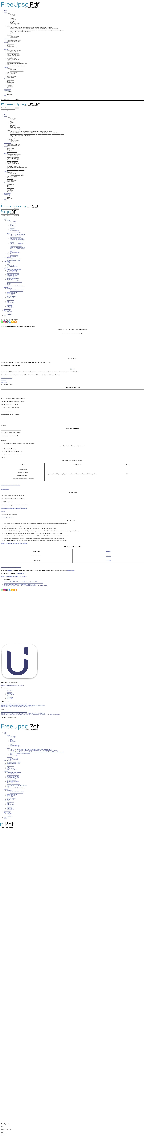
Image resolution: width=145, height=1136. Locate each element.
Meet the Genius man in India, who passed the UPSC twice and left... (17, 706)
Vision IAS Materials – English (14, 40)
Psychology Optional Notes (13, 62)
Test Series (9, 35)
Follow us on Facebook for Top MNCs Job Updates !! (14, 576)
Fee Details (3, 380)
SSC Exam (9, 85)
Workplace (9, 695)
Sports (5, 96)
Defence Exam (10, 82)
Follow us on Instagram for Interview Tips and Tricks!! (14, 543)
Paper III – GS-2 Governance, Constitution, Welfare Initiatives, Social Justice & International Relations (34, 28)
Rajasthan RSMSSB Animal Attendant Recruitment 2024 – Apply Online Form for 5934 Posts (23, 705)
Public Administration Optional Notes (15, 66)
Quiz (5, 95)
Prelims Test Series (14, 36)
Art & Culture (13, 14)
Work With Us (10, 690)
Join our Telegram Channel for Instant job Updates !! (14, 508)
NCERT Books (10, 44)
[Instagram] (4, 321)
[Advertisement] (46, 345)
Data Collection (10, 694)
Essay (11, 32)
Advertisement (7, 89)
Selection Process (5, 489)
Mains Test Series (14, 37)
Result (8, 93)
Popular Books (10, 46)
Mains (8, 26)
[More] (15, 321)
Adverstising (10, 697)
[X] (7, 321)
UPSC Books (7, 42)
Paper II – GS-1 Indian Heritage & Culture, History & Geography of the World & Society (31, 27)
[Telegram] (10, 321)
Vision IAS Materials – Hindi (13, 41)
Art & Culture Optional (12, 51)
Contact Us (9, 692)
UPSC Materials (7, 39)
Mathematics (10, 60)
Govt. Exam (7, 78)
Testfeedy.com (70, 570)
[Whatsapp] (2, 321)
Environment (13, 19)
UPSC (5, 12)
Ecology (12, 18)
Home (5, 10)
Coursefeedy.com (20, 573)
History (11, 22)
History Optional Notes (12, 57)
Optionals (6, 49)
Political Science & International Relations (17, 63)
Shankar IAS (10, 75)
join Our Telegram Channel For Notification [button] (11, 567)
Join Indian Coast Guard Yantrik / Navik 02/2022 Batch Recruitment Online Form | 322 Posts (25, 585)
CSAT (11, 17)
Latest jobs (9, 91)
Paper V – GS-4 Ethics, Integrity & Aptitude (20, 31)
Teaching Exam (10, 87)
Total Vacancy (4, 382)
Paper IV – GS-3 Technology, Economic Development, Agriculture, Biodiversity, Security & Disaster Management (37, 30)
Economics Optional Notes (13, 54)
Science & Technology (15, 24)
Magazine (6, 67)
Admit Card (9, 94)
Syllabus (3, 511)
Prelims (8, 13)
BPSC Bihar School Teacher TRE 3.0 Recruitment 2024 (14, 704)
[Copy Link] (12, 321)
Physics (8, 64)
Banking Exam (10, 80)
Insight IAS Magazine (12, 72)
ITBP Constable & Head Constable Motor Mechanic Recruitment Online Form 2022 (23, 583)
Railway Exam (10, 84)
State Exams (10, 86)
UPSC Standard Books (12, 48)
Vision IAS (9, 68)
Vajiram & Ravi (10, 77)
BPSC (8, 81)
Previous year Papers (15, 33)
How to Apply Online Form (7, 517)
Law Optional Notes (11, 58)
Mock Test (9, 570)
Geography (12, 21)
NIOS (8, 45)
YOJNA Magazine (11, 73)
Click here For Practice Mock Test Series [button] (10, 485)
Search (17, 99)
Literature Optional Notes (13, 59)
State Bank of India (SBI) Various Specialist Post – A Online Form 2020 (20, 581)
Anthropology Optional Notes (14, 50)
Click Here (108, 556)
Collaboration (10, 693)
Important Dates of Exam (6, 378)
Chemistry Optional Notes (13, 53)
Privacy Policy (10, 698)
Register (108, 551)
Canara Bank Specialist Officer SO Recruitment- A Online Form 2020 (20, 584)
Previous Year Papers (15, 23)
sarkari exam (7, 90)
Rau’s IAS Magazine (12, 76)
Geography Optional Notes (13, 55)
